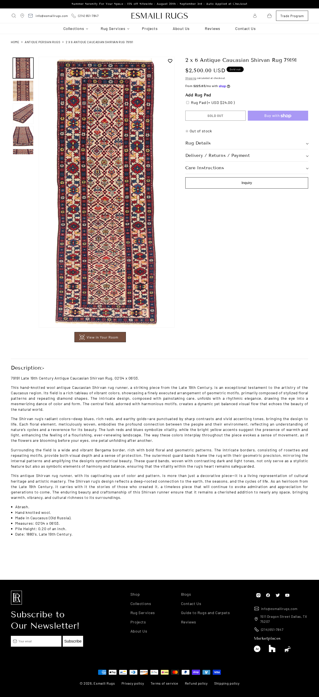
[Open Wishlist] (262, 15)
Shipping (190, 78)
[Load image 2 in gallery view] (23, 91)
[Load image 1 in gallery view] (23, 68)
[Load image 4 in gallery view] (23, 136)
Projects (138, 621)
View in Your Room (102, 337)
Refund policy (196, 683)
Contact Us (191, 603)
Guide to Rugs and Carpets (205, 612)
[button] (14, 16)
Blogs (186, 594)
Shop (135, 594)
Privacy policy (133, 683)
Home (15, 42)
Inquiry (247, 183)
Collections (140, 603)
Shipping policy (227, 683)
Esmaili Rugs (104, 683)
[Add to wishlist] (170, 61)
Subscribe (73, 641)
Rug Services (142, 612)
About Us (138, 630)
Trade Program (292, 16)
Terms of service (164, 683)
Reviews (188, 621)
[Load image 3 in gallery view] (23, 113)
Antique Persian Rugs (42, 42)
